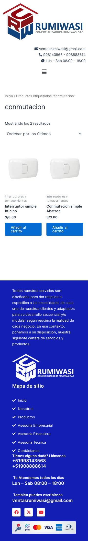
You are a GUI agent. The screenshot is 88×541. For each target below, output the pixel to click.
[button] (44, 72)
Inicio (9, 96)
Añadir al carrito (18, 229)
